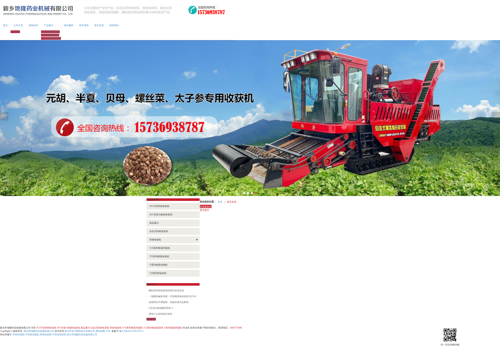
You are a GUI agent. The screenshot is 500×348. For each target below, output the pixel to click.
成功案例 (68, 25)
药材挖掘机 (19, 334)
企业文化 (15, 31)
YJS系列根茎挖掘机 (159, 248)
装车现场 (83, 25)
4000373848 (236, 327)
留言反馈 (99, 25)
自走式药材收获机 (50, 31)
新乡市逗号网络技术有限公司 (80, 331)
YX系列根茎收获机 (51, 38)
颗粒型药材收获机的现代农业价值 (166, 290)
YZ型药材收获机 (158, 273)
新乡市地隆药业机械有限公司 (39, 331)
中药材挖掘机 (32, 334)
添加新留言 (206, 206)
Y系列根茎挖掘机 (50, 35)
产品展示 (48, 25)
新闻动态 (33, 25)
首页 (5, 25)
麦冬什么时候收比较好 (160, 314)
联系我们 (114, 25)
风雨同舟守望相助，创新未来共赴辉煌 (169, 302)
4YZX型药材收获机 (159, 206)
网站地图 (100, 331)
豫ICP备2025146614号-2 (131, 331)
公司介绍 (18, 25)
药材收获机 (155, 239)
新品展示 (154, 223)
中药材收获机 (59, 334)
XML (108, 331)
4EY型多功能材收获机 (160, 214)
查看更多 (151, 319)
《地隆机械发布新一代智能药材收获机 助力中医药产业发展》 (181, 296)
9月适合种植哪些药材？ (161, 308)
